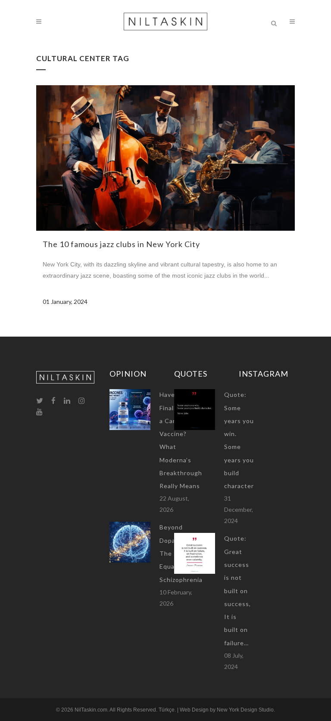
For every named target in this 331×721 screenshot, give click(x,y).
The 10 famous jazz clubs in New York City (121, 244)
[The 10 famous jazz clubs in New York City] (165, 158)
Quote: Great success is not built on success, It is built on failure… (237, 590)
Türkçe (167, 710)
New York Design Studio (245, 710)
